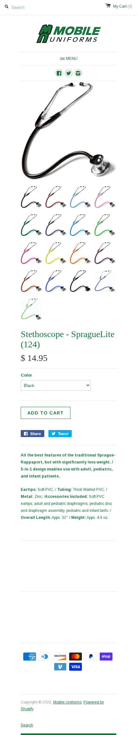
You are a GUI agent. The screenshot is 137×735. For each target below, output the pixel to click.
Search (27, 725)
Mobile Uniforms (67, 702)
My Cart (122, 6)
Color (26, 375)
